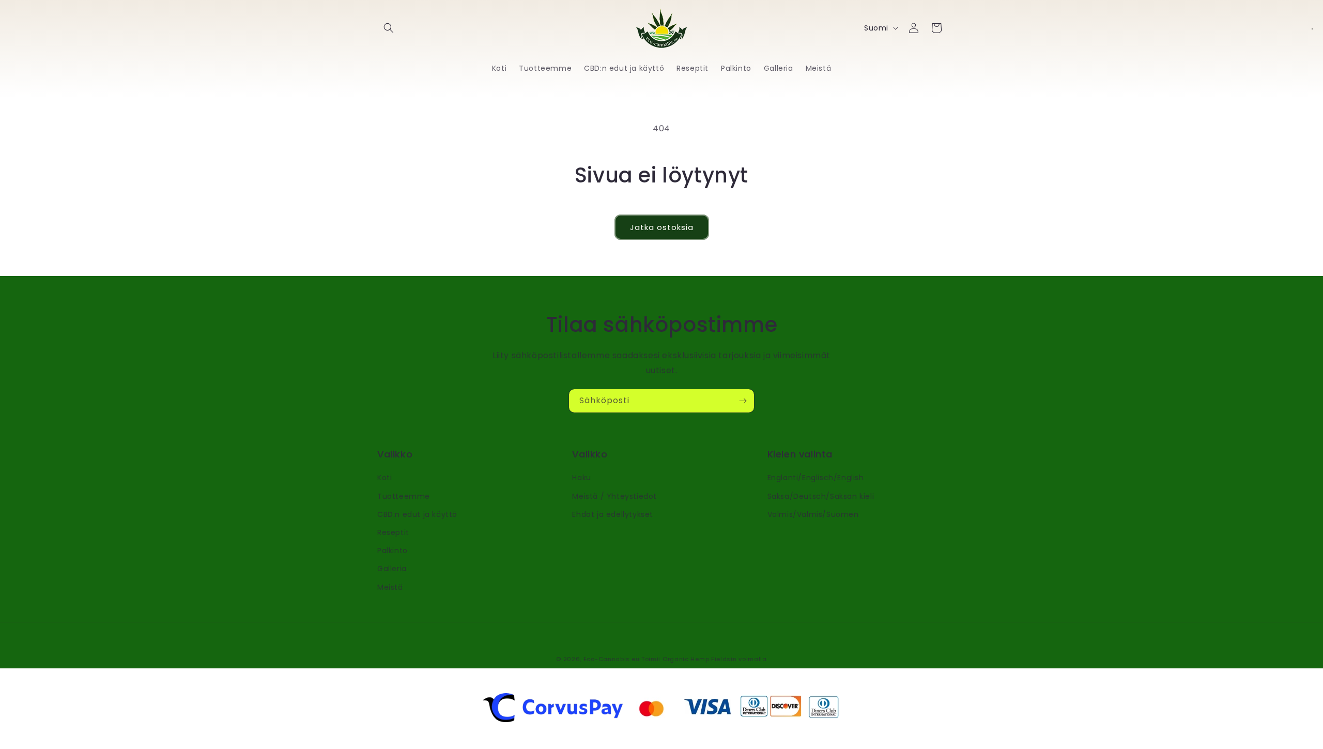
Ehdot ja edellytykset (612, 514)
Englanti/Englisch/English (815, 477)
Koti (384, 477)
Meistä (390, 587)
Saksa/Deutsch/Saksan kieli (820, 496)
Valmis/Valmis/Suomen (813, 514)
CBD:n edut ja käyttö (417, 514)
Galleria (392, 568)
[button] (388, 28)
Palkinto (392, 550)
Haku (581, 477)
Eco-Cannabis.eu (611, 659)
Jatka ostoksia (662, 227)
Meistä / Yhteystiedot (614, 496)
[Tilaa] (742, 401)
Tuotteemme (403, 496)
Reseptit (393, 532)
